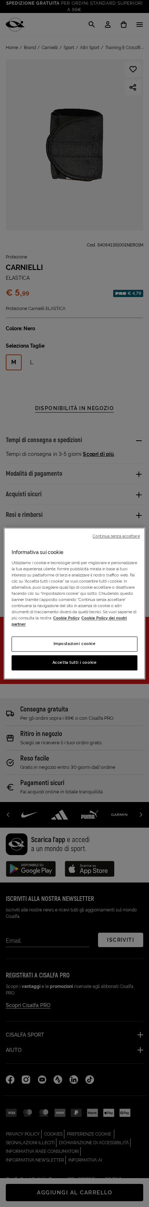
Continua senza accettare (116, 536)
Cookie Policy (66, 618)
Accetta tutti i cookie (74, 662)
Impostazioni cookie (75, 643)
